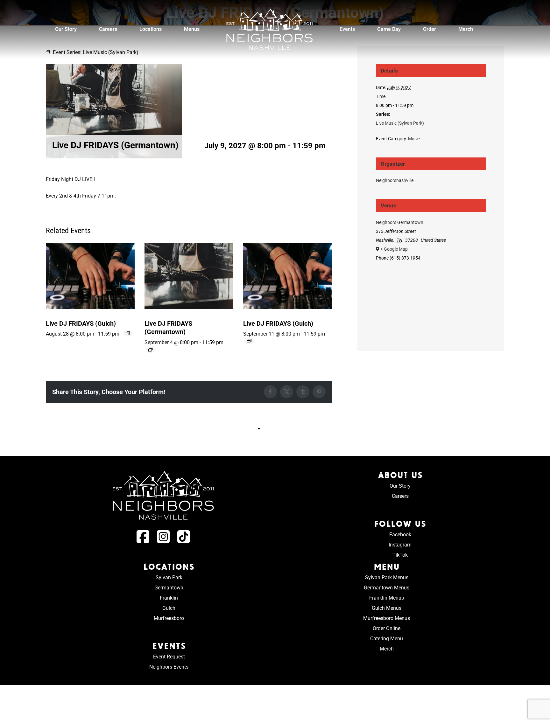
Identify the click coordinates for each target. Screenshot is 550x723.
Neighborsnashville (394, 180)
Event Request (169, 657)
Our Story (400, 486)
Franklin (169, 598)
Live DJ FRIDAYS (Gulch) (81, 323)
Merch (387, 649)
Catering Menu (386, 639)
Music (414, 138)
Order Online (386, 628)
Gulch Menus (386, 608)
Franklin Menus (386, 598)
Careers (400, 496)
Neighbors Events (168, 667)
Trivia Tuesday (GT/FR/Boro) (296, 429)
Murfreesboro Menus (386, 618)
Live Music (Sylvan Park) (400, 123)
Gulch (168, 608)
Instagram (400, 545)
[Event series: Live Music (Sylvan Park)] (128, 333)
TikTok (400, 555)
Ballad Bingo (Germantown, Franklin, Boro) (97, 429)
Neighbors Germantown (399, 222)
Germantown (168, 588)
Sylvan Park (169, 577)
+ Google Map (394, 249)
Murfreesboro (169, 618)
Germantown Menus (386, 588)
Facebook (400, 535)
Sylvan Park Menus (386, 577)
